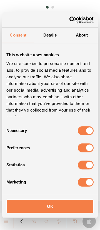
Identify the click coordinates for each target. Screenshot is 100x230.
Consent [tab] (18, 35)
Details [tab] (50, 35)
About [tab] (82, 35)
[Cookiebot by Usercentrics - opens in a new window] (71, 20)
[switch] (86, 147)
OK (50, 206)
